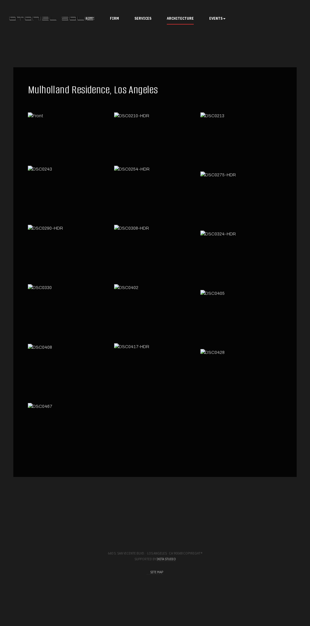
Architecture (180, 18)
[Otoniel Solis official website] (52, 18)
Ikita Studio (166, 559)
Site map (156, 572)
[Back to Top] (288, 604)
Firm (114, 18)
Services (142, 18)
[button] (69, 136)
